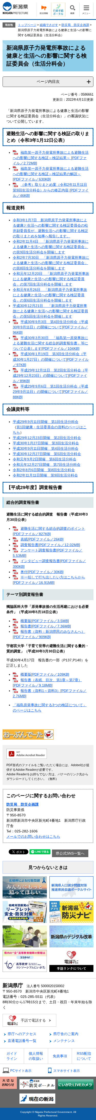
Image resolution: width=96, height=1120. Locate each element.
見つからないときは (48, 867)
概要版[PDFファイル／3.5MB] (44, 621)
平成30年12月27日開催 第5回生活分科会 (47, 454)
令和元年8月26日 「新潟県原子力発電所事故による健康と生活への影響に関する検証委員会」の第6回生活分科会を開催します (50, 295)
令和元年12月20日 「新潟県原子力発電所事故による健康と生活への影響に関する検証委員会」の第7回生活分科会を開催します (51, 279)
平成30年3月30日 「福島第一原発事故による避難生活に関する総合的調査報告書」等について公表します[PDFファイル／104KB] (50, 343)
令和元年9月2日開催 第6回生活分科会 (44, 459)
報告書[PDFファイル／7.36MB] (45, 626)
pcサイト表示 (20, 1071)
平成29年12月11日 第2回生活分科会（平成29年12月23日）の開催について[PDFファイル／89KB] (50, 375)
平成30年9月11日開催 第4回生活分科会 (45, 448)
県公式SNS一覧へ (70, 853)
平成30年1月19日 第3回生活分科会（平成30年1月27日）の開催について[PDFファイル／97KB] (51, 359)
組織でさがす (49, 25)
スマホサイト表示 (66, 1071)
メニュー (86, 10)
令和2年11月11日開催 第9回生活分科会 (45, 475)
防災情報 (44, 10)
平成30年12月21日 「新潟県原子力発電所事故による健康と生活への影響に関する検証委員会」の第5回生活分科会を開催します (50, 311)
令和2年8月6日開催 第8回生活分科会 (44, 470)
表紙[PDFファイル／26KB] (41, 539)
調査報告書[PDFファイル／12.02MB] (50, 545)
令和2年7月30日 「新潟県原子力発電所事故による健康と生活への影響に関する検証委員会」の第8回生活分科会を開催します (51, 262)
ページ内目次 (48, 81)
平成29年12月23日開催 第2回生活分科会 (47, 438)
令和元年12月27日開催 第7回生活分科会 (46, 464)
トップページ (27, 25)
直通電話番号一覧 (22, 1041)
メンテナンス (64, 1041)
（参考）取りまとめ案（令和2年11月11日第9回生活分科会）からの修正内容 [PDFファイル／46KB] (51, 190)
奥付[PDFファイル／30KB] (41, 572)
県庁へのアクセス (22, 1034)
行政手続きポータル (58, 10)
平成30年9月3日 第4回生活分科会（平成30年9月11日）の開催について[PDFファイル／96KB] (50, 327)
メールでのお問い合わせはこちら (33, 836)
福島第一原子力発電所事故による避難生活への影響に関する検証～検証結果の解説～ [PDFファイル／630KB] (51, 173)
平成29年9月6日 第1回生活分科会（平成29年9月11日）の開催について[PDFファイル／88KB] (50, 391)
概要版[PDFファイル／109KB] (44, 674)
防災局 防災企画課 (75, 25)
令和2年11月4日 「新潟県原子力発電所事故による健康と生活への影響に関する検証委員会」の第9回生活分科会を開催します (51, 246)
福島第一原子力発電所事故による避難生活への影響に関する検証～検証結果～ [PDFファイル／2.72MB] (51, 157)
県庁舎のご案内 (65, 1034)
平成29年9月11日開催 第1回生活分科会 (45, 422)
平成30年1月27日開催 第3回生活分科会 (46, 443)
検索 (72, 10)
